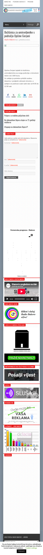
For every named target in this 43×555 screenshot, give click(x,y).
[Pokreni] (7, 299)
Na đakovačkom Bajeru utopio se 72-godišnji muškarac (19, 121)
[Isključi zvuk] (32, 299)
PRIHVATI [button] (21, 551)
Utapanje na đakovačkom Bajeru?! (16, 127)
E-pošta (11, 165)
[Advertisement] (21, 205)
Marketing (7, 2)
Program (30, 2)
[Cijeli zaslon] (36, 299)
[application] (21, 291)
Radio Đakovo (8, 5)
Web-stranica (8, 171)
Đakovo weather (22, 276)
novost (20, 105)
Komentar (11, 143)
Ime (9, 159)
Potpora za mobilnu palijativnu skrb (16, 115)
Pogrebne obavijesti (19, 2)
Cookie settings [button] (31, 548)
